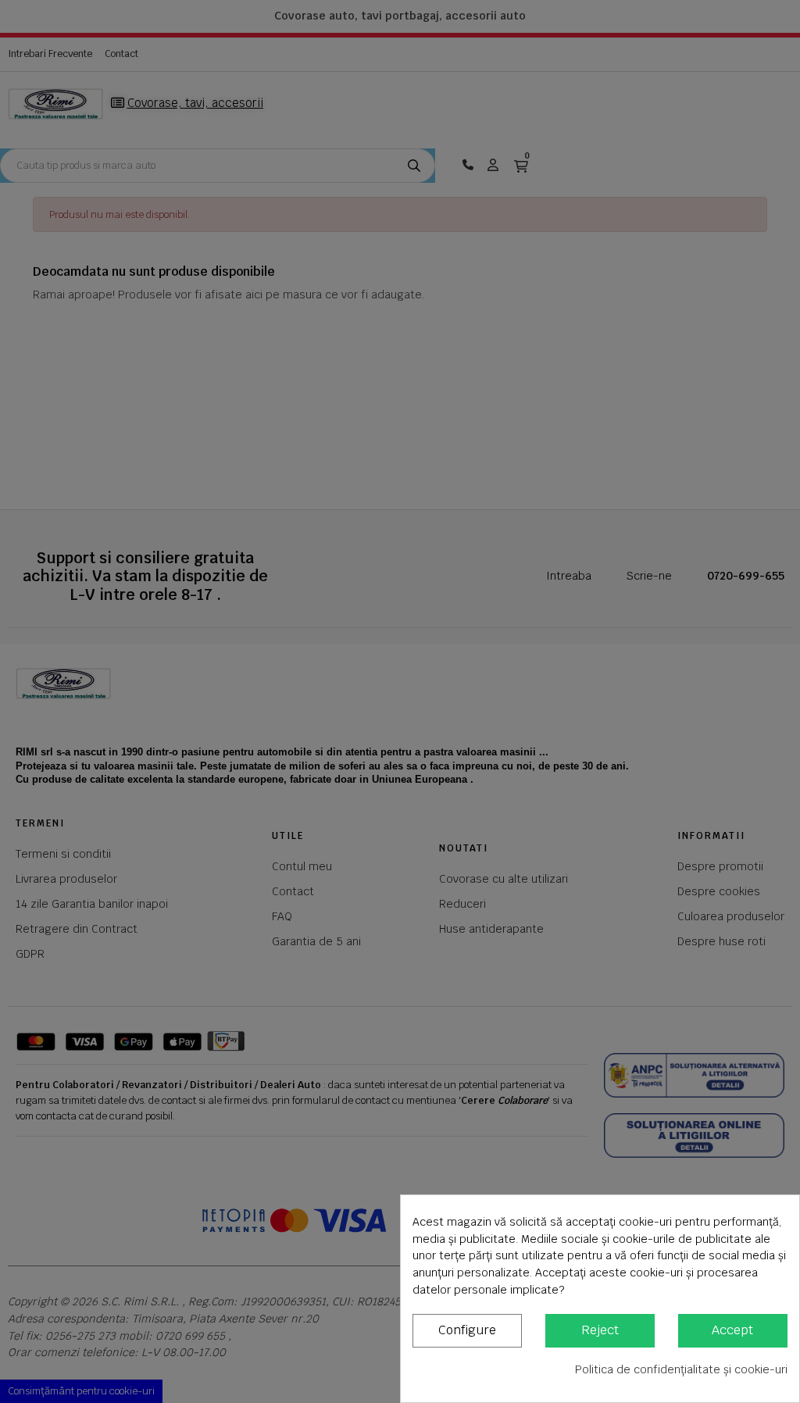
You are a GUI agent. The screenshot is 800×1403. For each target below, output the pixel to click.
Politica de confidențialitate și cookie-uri (681, 1369)
